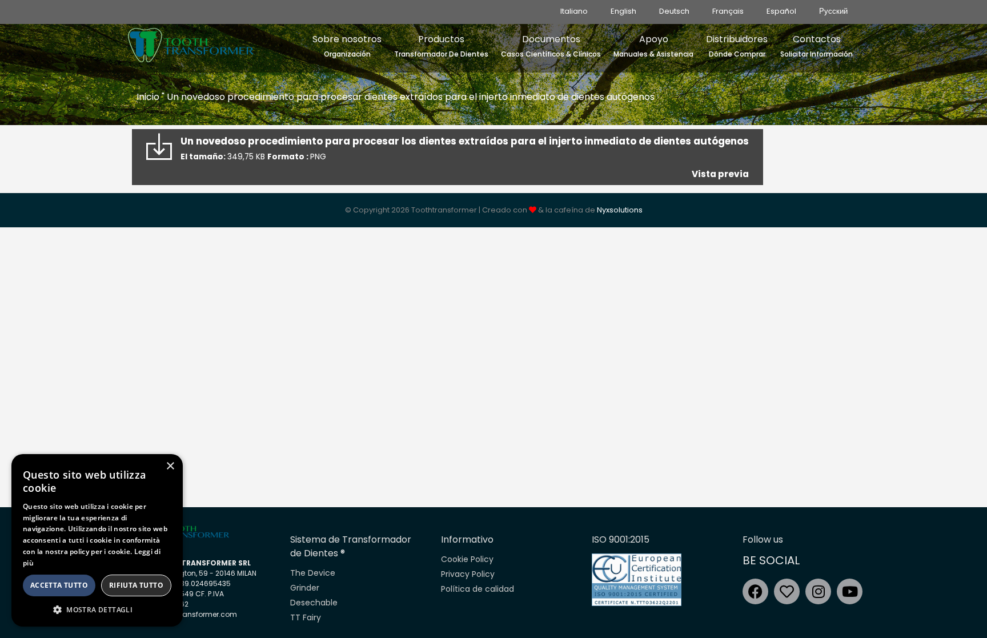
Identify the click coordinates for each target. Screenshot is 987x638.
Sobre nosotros (347, 46)
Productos (441, 46)
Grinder (304, 587)
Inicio (148, 96)
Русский (833, 11)
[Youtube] (849, 591)
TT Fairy (305, 617)
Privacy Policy (468, 574)
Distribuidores (737, 46)
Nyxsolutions (620, 209)
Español (781, 11)
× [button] (170, 466)
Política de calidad (477, 589)
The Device (312, 573)
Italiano (574, 11)
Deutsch (674, 11)
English (623, 11)
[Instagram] (818, 591)
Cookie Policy (467, 559)
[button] (97, 609)
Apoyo (653, 46)
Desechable (314, 602)
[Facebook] (755, 591)
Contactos (816, 46)
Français (728, 11)
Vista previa (720, 174)
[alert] (97, 540)
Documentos (551, 46)
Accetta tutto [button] (59, 585)
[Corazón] (787, 591)
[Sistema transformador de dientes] (191, 42)
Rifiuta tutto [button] (136, 585)
